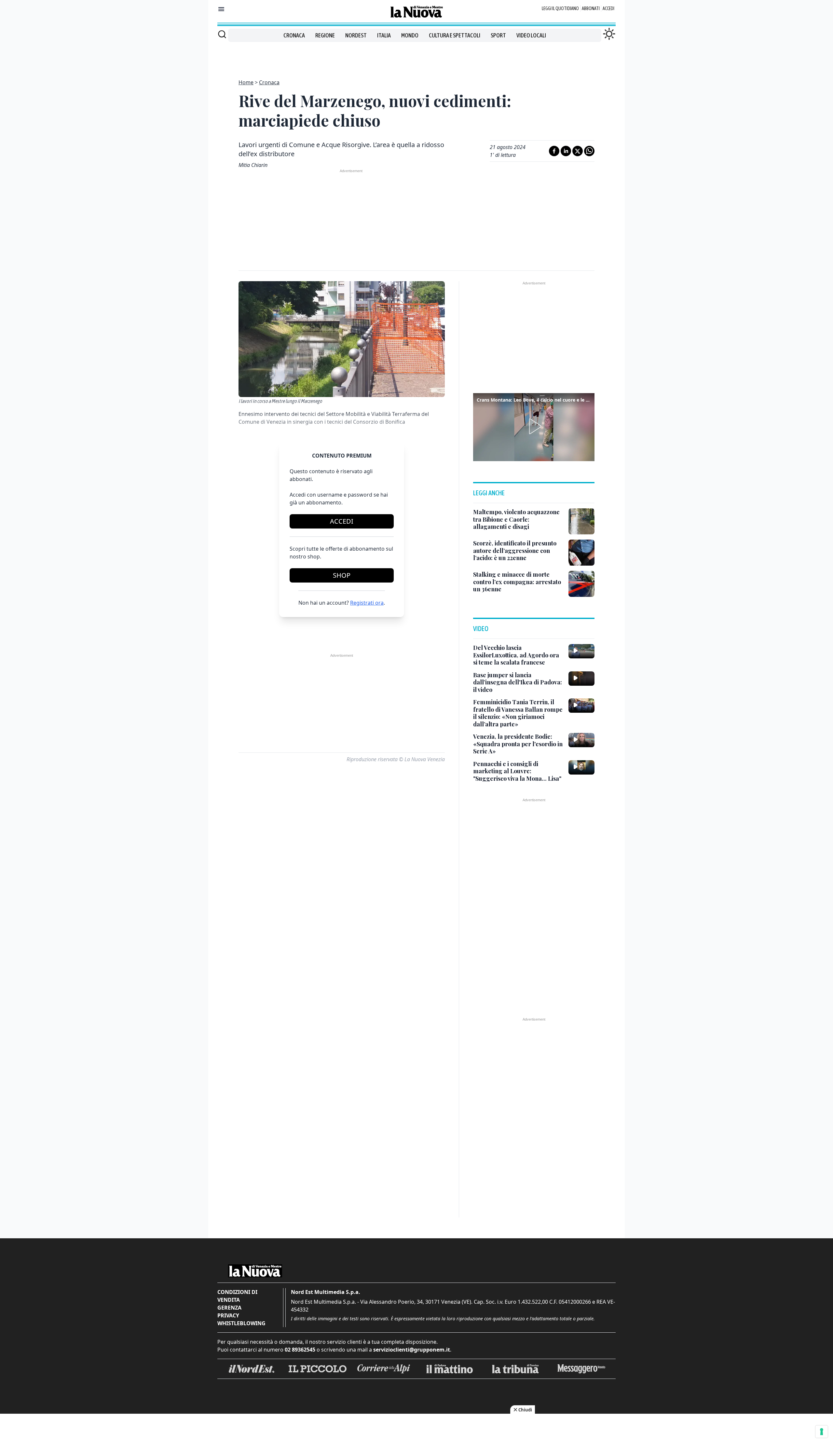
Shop (341, 575)
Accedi (608, 8)
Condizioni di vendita (237, 1295)
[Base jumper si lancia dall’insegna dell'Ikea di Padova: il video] (581, 678)
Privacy (228, 1315)
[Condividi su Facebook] (554, 151)
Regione (325, 35)
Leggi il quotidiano (560, 8)
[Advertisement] (416, 56)
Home (246, 82)
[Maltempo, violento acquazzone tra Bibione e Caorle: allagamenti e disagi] (581, 521)
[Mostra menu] (221, 9)
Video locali (531, 35)
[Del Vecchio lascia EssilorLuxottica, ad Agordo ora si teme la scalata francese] (581, 651)
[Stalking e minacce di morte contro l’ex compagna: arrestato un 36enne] (581, 584)
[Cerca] (222, 34)
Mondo (409, 35)
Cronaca (294, 35)
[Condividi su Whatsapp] (589, 151)
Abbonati (591, 8)
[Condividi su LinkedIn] (566, 151)
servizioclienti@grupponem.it (411, 1349)
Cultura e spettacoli (454, 35)
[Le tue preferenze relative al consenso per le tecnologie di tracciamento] (821, 1431)
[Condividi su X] (577, 151)
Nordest (356, 35)
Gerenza (229, 1307)
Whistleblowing (241, 1323)
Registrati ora (367, 602)
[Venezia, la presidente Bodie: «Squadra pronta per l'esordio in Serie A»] (581, 740)
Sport (498, 35)
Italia (384, 35)
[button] (534, 426)
